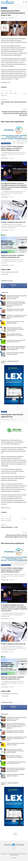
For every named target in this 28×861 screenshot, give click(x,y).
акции (11, 93)
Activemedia (15, 855)
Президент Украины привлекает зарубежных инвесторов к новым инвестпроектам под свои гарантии (14, 113)
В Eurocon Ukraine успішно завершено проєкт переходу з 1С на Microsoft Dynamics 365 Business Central (12, 148)
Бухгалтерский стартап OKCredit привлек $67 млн (13, 102)
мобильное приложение (6, 520)
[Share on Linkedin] (10, 516)
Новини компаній (6, 143)
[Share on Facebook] (2, 516)
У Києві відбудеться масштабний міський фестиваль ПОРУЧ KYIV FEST (16, 341)
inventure (8, 82)
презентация (3, 95)
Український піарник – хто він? (9, 527)
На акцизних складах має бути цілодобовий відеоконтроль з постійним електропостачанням (16, 297)
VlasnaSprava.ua (4, 853)
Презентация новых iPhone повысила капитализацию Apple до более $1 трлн (16, 536)
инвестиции (8, 518)
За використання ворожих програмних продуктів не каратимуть (15, 353)
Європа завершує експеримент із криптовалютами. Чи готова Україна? (15, 334)
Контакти (14, 857)
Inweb (21, 853)
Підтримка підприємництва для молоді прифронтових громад (15, 322)
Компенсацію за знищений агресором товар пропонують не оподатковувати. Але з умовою (17, 317)
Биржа (15, 93)
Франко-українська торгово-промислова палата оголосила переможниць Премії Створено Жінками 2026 (16, 348)
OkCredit (2, 518)
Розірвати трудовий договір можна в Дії (13, 222)
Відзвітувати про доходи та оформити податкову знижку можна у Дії (12, 256)
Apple (2, 93)
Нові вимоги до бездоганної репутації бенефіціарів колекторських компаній (15, 310)
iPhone (6, 93)
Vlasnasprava (5, 158)
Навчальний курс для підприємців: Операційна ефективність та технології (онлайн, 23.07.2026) (15, 329)
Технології (4, 180)
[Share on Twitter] (6, 516)
